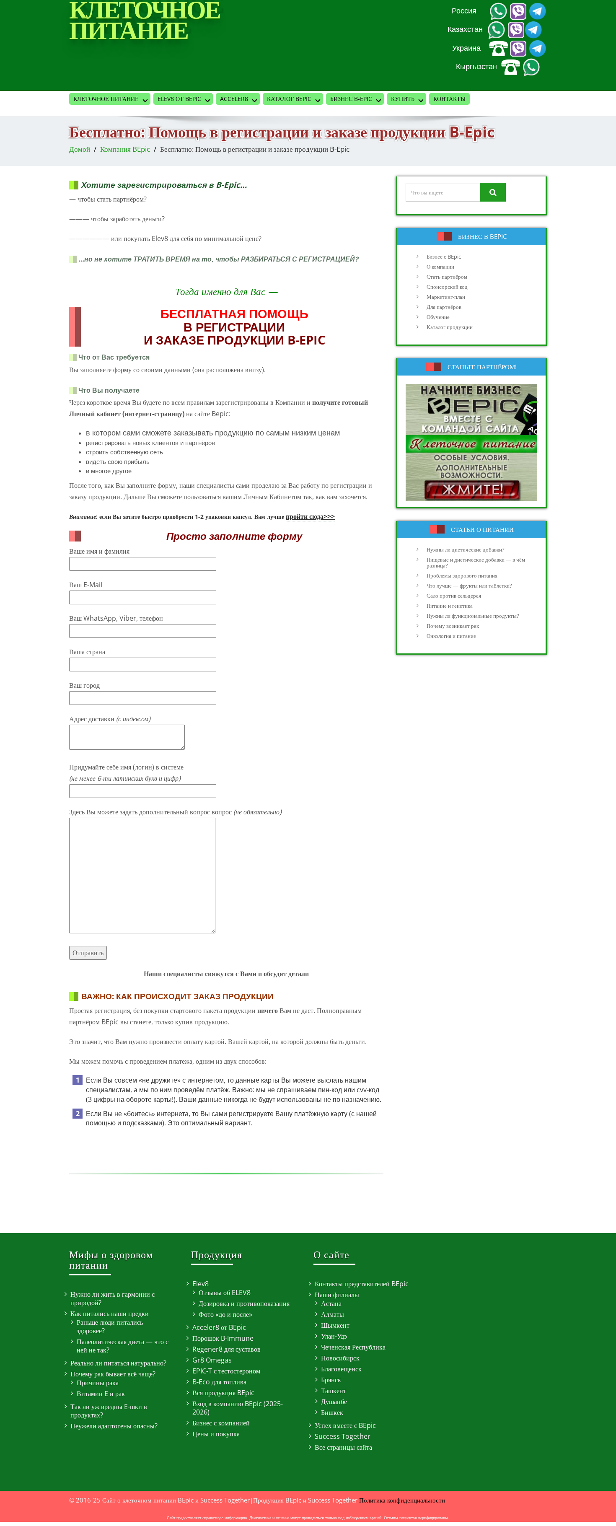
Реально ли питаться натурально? (118, 1363)
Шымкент (335, 1325)
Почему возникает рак (453, 626)
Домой (79, 149)
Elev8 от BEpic (179, 99)
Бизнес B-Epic (351, 99)
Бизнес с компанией (221, 1423)
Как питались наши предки (109, 1313)
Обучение (438, 317)
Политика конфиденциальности (402, 1500)
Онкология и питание (451, 636)
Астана (331, 1303)
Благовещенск (341, 1368)
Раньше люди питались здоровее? (110, 1326)
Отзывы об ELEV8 (225, 1292)
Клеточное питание (106, 99)
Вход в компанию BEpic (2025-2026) (237, 1408)
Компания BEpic (125, 149)
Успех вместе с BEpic (345, 1425)
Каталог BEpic (289, 99)
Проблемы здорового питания (462, 575)
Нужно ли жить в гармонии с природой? (112, 1298)
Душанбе (334, 1401)
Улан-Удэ (334, 1336)
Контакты (449, 99)
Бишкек (332, 1412)
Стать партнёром (447, 277)
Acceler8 (234, 99)
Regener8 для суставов (226, 1349)
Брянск (331, 1379)
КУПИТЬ (402, 99)
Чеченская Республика (353, 1347)
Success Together (342, 1436)
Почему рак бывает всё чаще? (112, 1373)
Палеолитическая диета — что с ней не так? (122, 1346)
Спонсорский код (447, 287)
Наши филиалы (337, 1294)
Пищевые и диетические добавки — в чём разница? (476, 562)
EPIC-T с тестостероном (226, 1371)
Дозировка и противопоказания (244, 1303)
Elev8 (200, 1283)
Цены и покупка (216, 1433)
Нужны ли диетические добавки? (466, 549)
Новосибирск (340, 1358)
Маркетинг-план (446, 297)
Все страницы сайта (343, 1447)
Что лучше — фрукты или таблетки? (469, 585)
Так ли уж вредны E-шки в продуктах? (108, 1411)
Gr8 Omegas (212, 1360)
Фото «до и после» (225, 1314)
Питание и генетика (450, 606)
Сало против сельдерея (454, 595)
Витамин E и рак (101, 1393)
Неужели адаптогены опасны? (114, 1425)
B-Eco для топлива (219, 1381)
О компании (440, 266)
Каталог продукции (450, 327)
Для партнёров (444, 307)
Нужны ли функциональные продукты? (473, 616)
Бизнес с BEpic (444, 256)
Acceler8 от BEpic (219, 1327)
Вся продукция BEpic (223, 1392)
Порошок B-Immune (223, 1338)
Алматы (332, 1314)
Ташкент (333, 1390)
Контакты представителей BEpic (362, 1283)
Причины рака (98, 1382)
